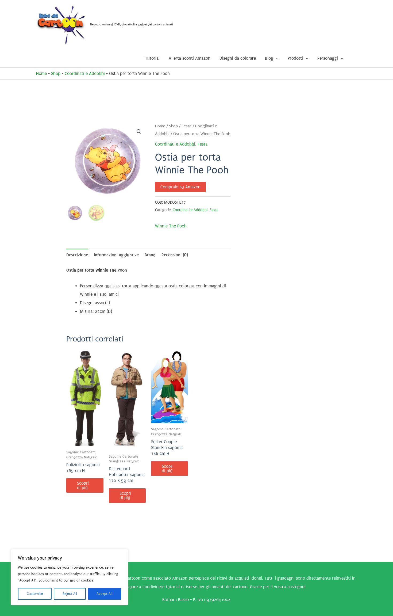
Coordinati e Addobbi (85, 73)
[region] (69, 577)
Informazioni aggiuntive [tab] (116, 254)
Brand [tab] (150, 254)
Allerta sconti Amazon (189, 58)
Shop (55, 73)
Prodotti (295, 58)
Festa (186, 126)
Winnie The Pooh (171, 226)
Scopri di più (83, 485)
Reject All (70, 594)
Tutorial (152, 58)
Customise (35, 594)
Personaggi (327, 58)
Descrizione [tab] (77, 254)
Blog (269, 58)
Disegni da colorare (237, 58)
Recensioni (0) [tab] (174, 254)
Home (41, 73)
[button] (139, 131)
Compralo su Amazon (180, 186)
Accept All (104, 594)
